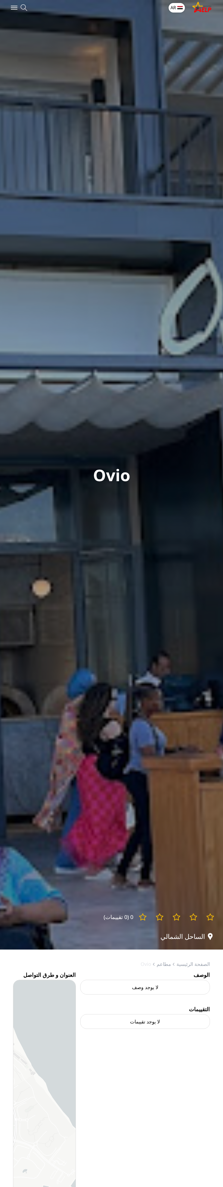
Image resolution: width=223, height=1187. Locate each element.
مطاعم (164, 964)
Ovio (146, 964)
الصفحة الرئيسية (193, 964)
